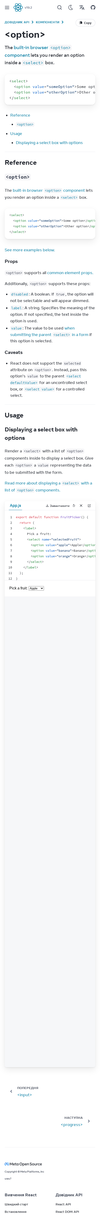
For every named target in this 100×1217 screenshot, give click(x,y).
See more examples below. (30, 249)
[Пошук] (59, 7)
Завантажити (60, 505)
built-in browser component (49, 190)
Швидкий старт (16, 1204)
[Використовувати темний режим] (70, 7)
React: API (63, 1204)
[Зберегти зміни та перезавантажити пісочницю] (73, 505)
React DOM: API (67, 1212)
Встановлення (16, 1212)
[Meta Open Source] (50, 1164)
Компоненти (47, 22)
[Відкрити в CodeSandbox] (89, 505)
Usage (16, 133)
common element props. (70, 272)
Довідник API (17, 22)
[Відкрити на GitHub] (93, 7)
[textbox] (50, 545)
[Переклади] (81, 7)
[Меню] (7, 7)
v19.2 (28, 7)
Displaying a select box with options (49, 142)
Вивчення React (21, 1194)
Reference (20, 115)
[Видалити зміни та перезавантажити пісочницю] (81, 506)
